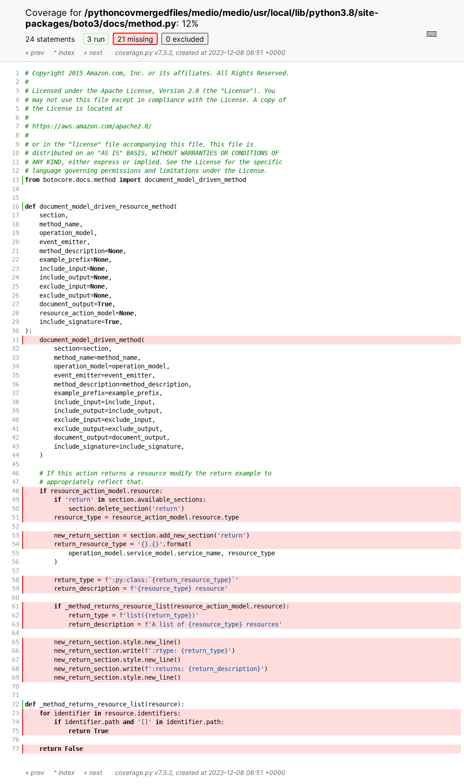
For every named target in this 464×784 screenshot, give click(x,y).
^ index (64, 52)
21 (135, 39)
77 (15, 748)
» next (93, 52)
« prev (34, 52)
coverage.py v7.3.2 (143, 52)
